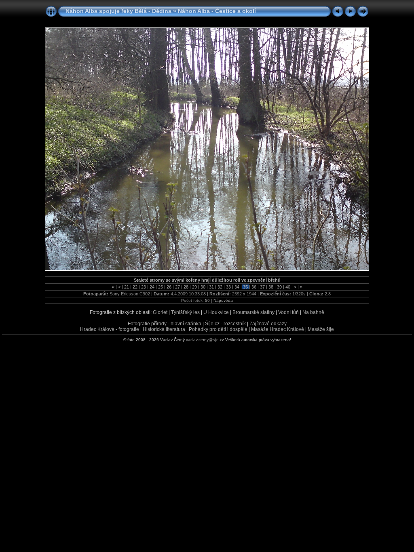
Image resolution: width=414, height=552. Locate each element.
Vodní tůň (288, 312)
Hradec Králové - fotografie (109, 329)
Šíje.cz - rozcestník (225, 324)
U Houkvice (216, 312)
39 (279, 286)
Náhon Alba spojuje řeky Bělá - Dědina (118, 11)
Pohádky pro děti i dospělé (218, 329)
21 (126, 286)
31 (211, 286)
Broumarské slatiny (253, 312)
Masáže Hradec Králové (277, 329)
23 (143, 286)
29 (194, 286)
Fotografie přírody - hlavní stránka (164, 324)
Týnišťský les (185, 312)
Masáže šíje (321, 329)
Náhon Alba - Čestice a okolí (217, 11)
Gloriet (160, 312)
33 (228, 286)
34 (237, 286)
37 (262, 286)
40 (287, 286)
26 (169, 286)
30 (203, 286)
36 (254, 286)
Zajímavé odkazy (268, 324)
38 (271, 286)
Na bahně (313, 312)
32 (220, 286)
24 (152, 286)
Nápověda (223, 300)
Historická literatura (164, 329)
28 (186, 286)
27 (177, 286)
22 (135, 286)
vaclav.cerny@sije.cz (205, 339)
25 (160, 286)
